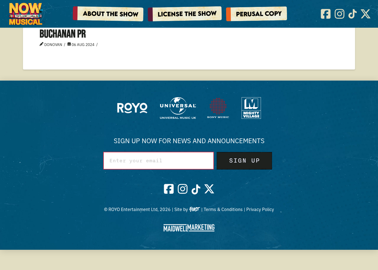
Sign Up (244, 161)
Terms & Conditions (223, 209)
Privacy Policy (260, 209)
